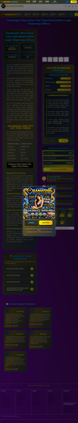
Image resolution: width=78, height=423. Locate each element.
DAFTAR (74, 1)
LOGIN (67, 1)
